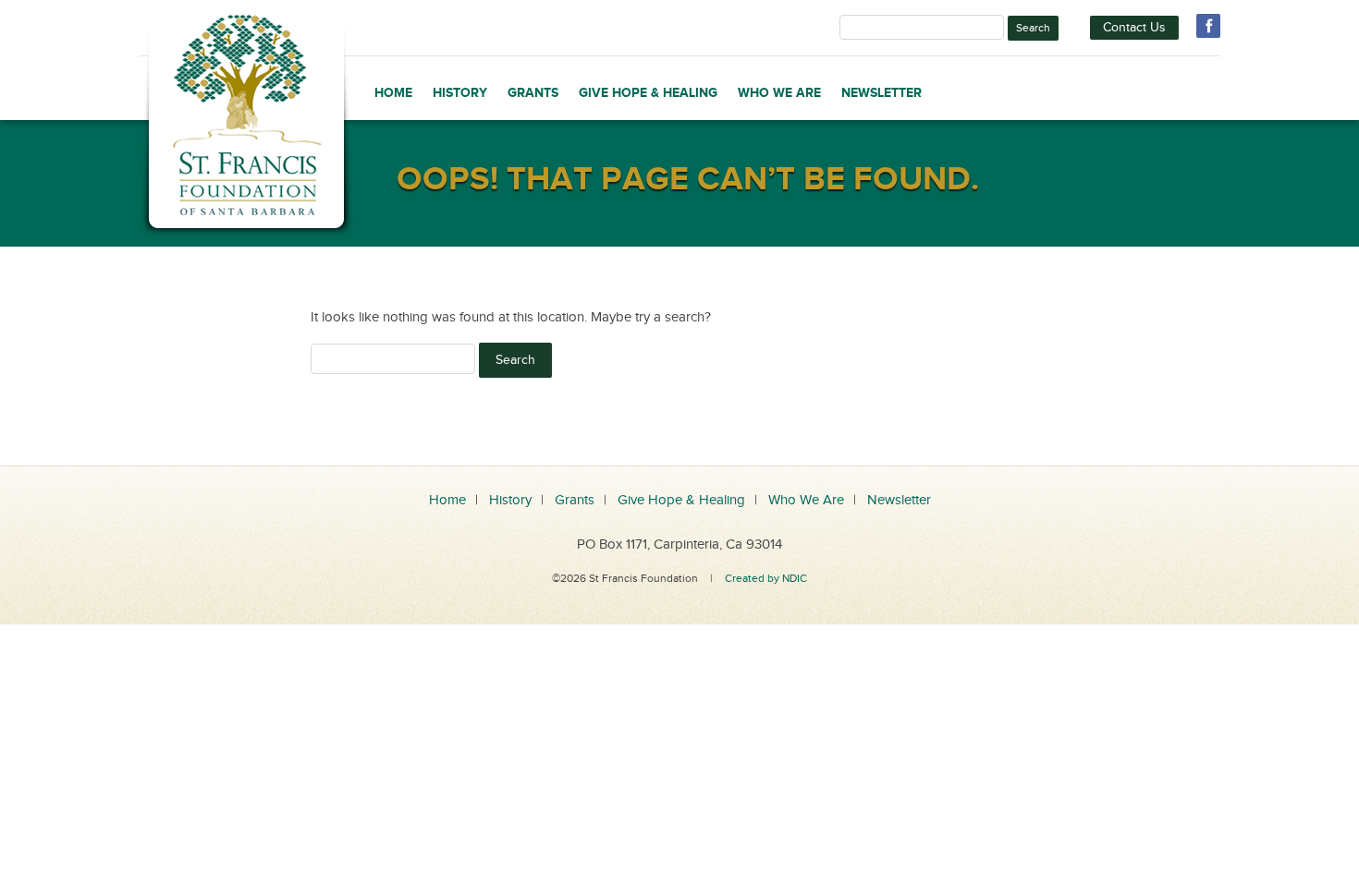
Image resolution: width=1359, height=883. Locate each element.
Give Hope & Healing (648, 93)
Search (1033, 27)
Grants (533, 93)
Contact (1134, 27)
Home (393, 93)
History (460, 93)
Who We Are (779, 93)
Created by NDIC (766, 578)
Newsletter (881, 93)
